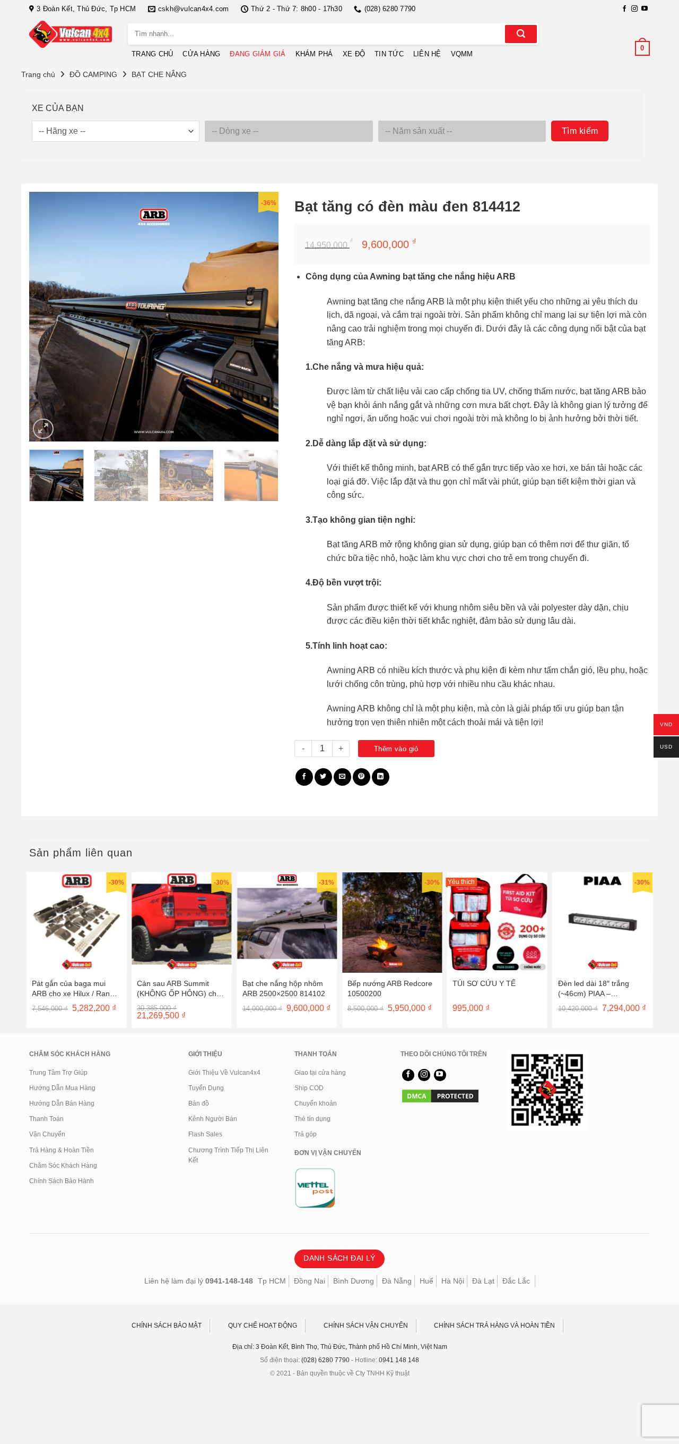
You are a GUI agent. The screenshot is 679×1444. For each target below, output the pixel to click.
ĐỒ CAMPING (93, 74)
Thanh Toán (46, 1119)
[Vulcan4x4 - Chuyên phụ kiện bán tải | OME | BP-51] (70, 34)
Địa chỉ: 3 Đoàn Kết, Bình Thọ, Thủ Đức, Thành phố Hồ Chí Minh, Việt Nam (339, 1346)
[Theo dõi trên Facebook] (624, 9)
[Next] (259, 317)
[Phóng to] (43, 429)
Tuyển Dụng (206, 1088)
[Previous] (47, 317)
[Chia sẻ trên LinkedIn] (380, 777)
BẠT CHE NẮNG (159, 74)
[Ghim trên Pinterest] (361, 777)
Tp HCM (272, 1281)
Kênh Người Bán (212, 1119)
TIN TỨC (389, 54)
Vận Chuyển (47, 1134)
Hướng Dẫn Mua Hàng (62, 1088)
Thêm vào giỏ (396, 749)
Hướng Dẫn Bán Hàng (61, 1103)
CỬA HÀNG (201, 54)
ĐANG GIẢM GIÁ (257, 54)
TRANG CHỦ (152, 54)
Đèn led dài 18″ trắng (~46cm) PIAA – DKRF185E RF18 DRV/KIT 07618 (593, 988)
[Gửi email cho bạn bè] (342, 777)
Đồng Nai (309, 1281)
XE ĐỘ (354, 54)
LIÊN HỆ (427, 54)
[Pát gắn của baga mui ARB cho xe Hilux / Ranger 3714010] (76, 922)
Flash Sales (205, 1134)
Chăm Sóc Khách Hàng (63, 1165)
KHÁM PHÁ (314, 54)
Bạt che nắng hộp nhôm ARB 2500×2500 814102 (283, 988)
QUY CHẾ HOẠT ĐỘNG (262, 1325)
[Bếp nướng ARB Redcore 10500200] (392, 922)
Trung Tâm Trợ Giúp (58, 1072)
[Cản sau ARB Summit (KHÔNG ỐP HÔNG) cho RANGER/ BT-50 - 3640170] (181, 922)
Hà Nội (452, 1281)
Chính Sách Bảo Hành (61, 1181)
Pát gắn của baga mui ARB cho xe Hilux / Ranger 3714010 (76, 988)
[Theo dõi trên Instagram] (634, 9)
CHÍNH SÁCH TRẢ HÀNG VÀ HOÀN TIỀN (494, 1325)
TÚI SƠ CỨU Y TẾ (484, 983)
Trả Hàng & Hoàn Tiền (61, 1150)
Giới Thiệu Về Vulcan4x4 (224, 1072)
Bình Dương (353, 1281)
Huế (426, 1281)
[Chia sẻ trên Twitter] (323, 777)
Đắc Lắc (516, 1281)
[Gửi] (521, 34)
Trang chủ (38, 74)
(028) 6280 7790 (325, 1360)
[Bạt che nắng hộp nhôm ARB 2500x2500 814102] (287, 922)
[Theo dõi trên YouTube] (644, 9)
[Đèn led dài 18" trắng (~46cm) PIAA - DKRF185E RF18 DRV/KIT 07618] (602, 922)
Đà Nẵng (397, 1281)
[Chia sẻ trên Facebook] (304, 777)
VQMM (462, 54)
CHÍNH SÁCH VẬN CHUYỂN (366, 1325)
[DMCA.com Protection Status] (440, 1095)
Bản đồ (198, 1103)
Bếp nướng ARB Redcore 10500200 (389, 988)
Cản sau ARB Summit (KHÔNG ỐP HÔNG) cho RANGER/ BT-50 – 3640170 (179, 988)
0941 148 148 (399, 1360)
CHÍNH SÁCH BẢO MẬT (167, 1325)
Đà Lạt (483, 1281)
